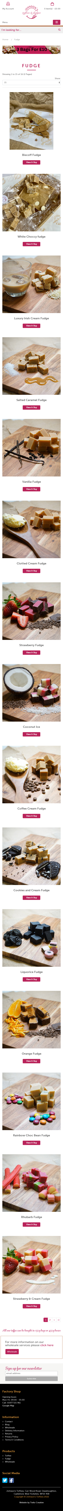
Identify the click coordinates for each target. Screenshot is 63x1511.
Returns (8, 1434)
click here (46, 1345)
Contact (9, 1421)
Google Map (8, 1406)
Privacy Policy (11, 1437)
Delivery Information (14, 1431)
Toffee (8, 1456)
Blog (7, 1425)
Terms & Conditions (14, 1440)
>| (58, 1320)
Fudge (17, 39)
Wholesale (12, 1352)
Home (5, 39)
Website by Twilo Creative (31, 1502)
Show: (58, 78)
